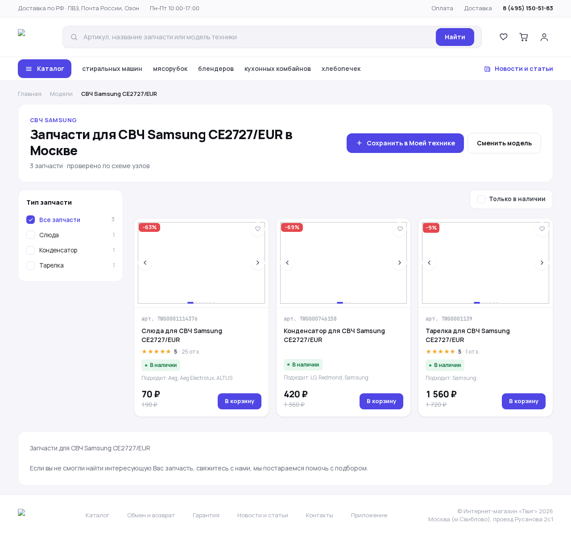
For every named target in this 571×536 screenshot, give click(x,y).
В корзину (239, 401)
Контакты (319, 515)
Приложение (369, 515)
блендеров (216, 68)
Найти (455, 37)
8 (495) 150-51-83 (528, 8)
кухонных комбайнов (277, 68)
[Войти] (544, 37)
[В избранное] (258, 229)
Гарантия (206, 515)
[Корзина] (524, 37)
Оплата (442, 8)
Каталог (50, 68)
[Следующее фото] (258, 263)
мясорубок (170, 68)
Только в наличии (517, 199)
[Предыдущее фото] (145, 263)
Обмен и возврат (151, 515)
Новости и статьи (524, 68)
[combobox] (256, 37)
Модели (61, 94)
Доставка (478, 8)
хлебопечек (341, 68)
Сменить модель (504, 143)
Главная (29, 94)
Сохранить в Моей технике (411, 143)
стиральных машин (112, 68)
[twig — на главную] (34, 37)
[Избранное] (503, 37)
